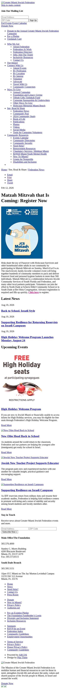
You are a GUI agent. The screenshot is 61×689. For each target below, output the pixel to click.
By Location (19, 73)
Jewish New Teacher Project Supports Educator (30, 463)
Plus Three (22, 657)
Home (4, 169)
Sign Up (33, 20)
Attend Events (19, 68)
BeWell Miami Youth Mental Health (30, 154)
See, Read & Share (16, 108)
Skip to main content (10, 5)
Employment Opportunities (19, 636)
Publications (18, 121)
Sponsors (11, 626)
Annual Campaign (21, 92)
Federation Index (15, 631)
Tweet (10, 182)
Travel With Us (20, 84)
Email (10, 174)
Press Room (12, 594)
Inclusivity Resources (23, 57)
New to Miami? (14, 602)
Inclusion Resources (16, 621)
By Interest (18, 76)
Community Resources (17, 135)
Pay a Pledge (13, 36)
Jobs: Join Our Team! (23, 54)
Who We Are (13, 44)
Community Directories (24, 140)
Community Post (21, 113)
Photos (16, 124)
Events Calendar (20, 138)
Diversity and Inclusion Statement (23, 618)
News (10, 586)
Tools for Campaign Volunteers (27, 132)
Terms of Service (15, 641)
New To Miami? (20, 156)
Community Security (22, 143)
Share (9, 180)
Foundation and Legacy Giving (27, 95)
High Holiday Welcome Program (21, 409)
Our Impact (12, 62)
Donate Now (7, 26)
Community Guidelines (18, 634)
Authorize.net (13, 608)
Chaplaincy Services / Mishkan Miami (31, 151)
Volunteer (17, 79)
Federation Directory (22, 52)
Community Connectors (24, 87)
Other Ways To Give (22, 103)
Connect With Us (15, 65)
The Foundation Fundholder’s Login (24, 615)
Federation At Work (22, 49)
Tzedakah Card (14, 39)
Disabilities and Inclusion (25, 162)
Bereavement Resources (24, 148)
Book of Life (19, 119)
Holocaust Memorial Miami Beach (29, 105)
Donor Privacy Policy (17, 647)
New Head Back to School (20, 436)
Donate (10, 599)
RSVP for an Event (16, 628)
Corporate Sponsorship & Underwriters (31, 100)
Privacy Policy (14, 605)
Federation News (21, 111)
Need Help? (18, 146)
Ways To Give (14, 89)
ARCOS (23, 655)
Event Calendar (19, 23)
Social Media (19, 129)
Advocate (17, 81)
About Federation (21, 46)
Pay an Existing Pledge (18, 613)
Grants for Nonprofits (23, 159)
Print (9, 177)
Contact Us (18, 60)
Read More (6, 425)
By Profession (19, 71)
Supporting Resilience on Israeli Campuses (27, 490)
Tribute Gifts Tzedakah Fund (26, 97)
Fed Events (6, 23)
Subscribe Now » (9, 532)
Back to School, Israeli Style (18, 310)
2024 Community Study (24, 116)
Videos (16, 127)
